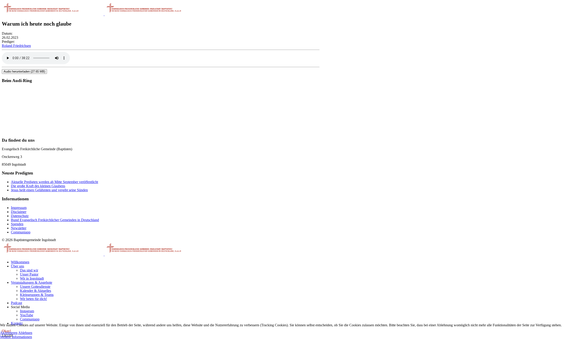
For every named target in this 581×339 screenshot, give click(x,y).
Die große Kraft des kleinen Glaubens (38, 186)
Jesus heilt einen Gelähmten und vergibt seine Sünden (49, 190)
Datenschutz (20, 216)
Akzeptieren (8, 333)
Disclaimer (18, 212)
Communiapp (20, 232)
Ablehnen (25, 333)
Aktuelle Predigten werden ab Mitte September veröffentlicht (54, 182)
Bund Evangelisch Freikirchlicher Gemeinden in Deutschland (55, 220)
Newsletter (18, 228)
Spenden (17, 224)
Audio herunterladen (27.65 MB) (24, 71)
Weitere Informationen (16, 337)
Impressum (19, 208)
